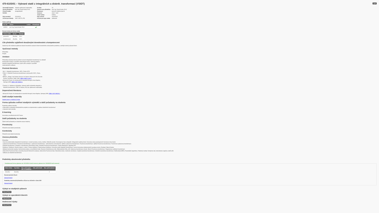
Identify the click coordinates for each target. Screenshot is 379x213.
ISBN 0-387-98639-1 (17, 82)
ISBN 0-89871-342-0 (25, 78)
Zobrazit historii (8, 177)
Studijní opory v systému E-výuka (11, 99)
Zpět (374, 3)
